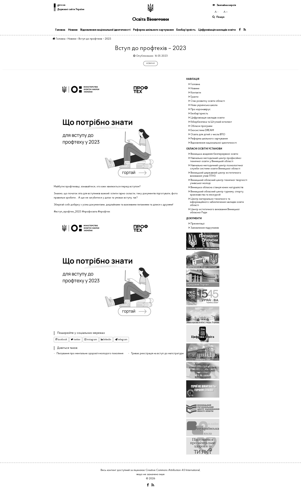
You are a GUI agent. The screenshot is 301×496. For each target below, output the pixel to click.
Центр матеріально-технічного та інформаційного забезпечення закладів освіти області (217, 202)
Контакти (196, 92)
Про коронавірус (201, 109)
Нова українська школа (204, 105)
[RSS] (244, 30)
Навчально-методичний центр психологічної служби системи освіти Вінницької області (216, 167)
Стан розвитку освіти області (208, 101)
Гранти (194, 96)
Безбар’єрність (185, 29)
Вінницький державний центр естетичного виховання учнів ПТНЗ (215, 174)
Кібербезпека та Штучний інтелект (211, 122)
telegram (122, 339)
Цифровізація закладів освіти (217, 29)
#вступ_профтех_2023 (67, 211)
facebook (62, 339)
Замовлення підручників (205, 227)
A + (225, 12)
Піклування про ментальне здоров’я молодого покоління (90, 353)
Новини (73, 29)
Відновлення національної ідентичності (105, 29)
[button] (69, 8)
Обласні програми (201, 126)
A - (216, 12)
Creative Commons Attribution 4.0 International (173, 470)
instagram (91, 339)
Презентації (197, 223)
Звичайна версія (226, 5)
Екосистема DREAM (202, 130)
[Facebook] (240, 30)
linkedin (107, 339)
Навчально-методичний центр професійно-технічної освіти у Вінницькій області (216, 160)
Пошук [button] (220, 17)
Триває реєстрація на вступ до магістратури (157, 353)
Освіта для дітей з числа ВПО (208, 134)
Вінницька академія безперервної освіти (214, 154)
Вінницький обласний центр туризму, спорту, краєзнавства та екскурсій (217, 193)
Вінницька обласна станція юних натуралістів (217, 187)
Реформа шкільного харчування (153, 29)
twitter (76, 339)
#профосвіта (89, 211)
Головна (60, 29)
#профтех (104, 211)
